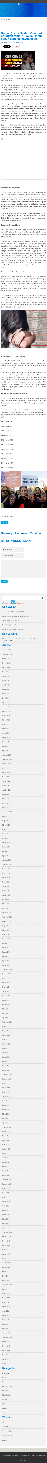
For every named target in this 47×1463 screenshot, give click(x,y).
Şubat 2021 (6, 939)
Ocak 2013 (5, 1363)
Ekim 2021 (5, 904)
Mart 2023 (5, 829)
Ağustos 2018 (6, 1070)
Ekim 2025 (5, 694)
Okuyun (13, 42)
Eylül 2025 (5, 698)
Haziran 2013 (6, 1342)
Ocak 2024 (5, 786)
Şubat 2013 (6, 1359)
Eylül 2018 (5, 1066)
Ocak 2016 (5, 1206)
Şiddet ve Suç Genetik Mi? (11, 620)
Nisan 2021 (6, 930)
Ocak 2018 (5, 1101)
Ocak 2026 (5, 680)
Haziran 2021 (6, 921)
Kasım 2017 (6, 1109)
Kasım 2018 (6, 1057)
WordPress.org (7, 1435)
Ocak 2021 (5, 943)
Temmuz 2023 (7, 812)
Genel (4, 1382)
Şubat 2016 (6, 1201)
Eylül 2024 (5, 750)
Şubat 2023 (6, 834)
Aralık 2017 (6, 1105)
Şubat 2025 (6, 729)
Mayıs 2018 (6, 1083)
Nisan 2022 (6, 877)
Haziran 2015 (6, 1236)
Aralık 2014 (6, 1263)
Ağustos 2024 (6, 755)
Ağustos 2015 (6, 1228)
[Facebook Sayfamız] (6, 603)
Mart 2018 (5, 1092)
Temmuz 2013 (7, 1337)
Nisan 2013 (6, 1350)
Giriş (3, 1422)
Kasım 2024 (6, 742)
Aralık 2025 (6, 685)
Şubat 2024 (6, 781)
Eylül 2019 (5, 1013)
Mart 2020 (5, 987)
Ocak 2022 (5, 891)
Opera (4, 1404)
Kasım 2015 (6, 1215)
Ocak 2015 (5, 1258)
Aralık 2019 (6, 1000)
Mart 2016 (5, 1197)
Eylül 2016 (5, 1171)
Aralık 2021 (6, 895)
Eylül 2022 (5, 856)
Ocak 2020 (5, 996)
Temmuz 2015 (7, 1232)
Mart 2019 (5, 1039)
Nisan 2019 (6, 1035)
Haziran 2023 (6, 816)
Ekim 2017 (5, 1114)
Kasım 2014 (6, 1267)
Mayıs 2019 (6, 1031)
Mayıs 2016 (6, 1188)
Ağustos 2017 (6, 1123)
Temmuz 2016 (7, 1180)
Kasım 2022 (6, 847)
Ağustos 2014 (6, 1280)
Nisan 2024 (6, 772)
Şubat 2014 (6, 1307)
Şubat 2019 (6, 1044)
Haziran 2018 (6, 1079)
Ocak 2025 (5, 733)
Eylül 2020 (5, 961)
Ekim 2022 (5, 851)
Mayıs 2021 (6, 926)
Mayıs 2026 (6, 663)
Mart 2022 (5, 882)
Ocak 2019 (5, 1048)
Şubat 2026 (6, 676)
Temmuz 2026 (7, 654)
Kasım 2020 (6, 952)
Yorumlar (7, 1431)
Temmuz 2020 (7, 969)
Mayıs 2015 (6, 1241)
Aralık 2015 (6, 1210)
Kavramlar (5, 1390)
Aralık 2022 (6, 842)
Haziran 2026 (6, 659)
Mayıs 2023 (6, 821)
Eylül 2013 (5, 1328)
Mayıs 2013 (6, 1346)
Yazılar (6, 1426)
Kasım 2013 (6, 1320)
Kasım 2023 (6, 794)
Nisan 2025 (6, 720)
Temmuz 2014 (7, 1285)
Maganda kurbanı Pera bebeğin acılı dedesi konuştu (21, 639)
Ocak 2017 (5, 1153)
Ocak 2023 (5, 838)
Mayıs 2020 (6, 978)
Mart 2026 (5, 672)
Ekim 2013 (5, 1324)
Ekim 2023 (5, 799)
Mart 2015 (5, 1250)
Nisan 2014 (6, 1298)
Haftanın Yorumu (7, 1386)
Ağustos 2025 (6, 702)
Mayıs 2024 (6, 768)
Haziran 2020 (6, 974)
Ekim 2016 (5, 1166)
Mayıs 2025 (6, 715)
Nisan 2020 (6, 983)
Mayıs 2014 (6, 1293)
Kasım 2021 (6, 899)
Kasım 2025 (6, 689)
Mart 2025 (5, 724)
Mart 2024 (5, 777)
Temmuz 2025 (7, 707)
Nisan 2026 (6, 667)
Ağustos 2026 (6, 650)
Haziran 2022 (6, 869)
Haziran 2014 (6, 1289)
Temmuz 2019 (7, 1022)
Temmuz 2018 (7, 1074)
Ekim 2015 (5, 1219)
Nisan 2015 (6, 1245)
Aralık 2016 (6, 1158)
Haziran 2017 (6, 1131)
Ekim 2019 (5, 1009)
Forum (4, 1377)
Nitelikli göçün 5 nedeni (10, 625)
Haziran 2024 (6, 764)
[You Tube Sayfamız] (19, 603)
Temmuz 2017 (7, 1127)
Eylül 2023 (5, 803)
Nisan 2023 (6, 825)
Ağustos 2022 (6, 860)
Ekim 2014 (5, 1271)
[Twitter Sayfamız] (13, 603)
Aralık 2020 (6, 948)
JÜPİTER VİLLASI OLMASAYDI (13, 612)
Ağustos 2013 (6, 1333)
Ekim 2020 (5, 956)
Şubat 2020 (6, 991)
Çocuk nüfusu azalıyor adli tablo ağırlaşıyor (16, 616)
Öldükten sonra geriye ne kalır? (12, 629)
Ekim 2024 (5, 746)
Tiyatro (4, 1412)
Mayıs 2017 (6, 1136)
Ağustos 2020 (6, 965)
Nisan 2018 (6, 1088)
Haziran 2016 (6, 1184)
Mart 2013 (5, 1355)
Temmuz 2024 (7, 759)
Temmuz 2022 (7, 864)
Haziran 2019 (6, 1026)
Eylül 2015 (5, 1223)
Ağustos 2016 (6, 1175)
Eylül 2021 (5, 908)
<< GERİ (4, 522)
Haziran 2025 (6, 711)
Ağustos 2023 (6, 807)
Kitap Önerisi (6, 1395)
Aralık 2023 (6, 790)
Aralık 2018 (6, 1053)
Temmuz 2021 (7, 917)
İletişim (4, 1441)
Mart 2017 (5, 1145)
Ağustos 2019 (6, 1018)
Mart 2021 (5, 934)
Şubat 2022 (6, 886)
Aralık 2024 (6, 737)
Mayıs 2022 (6, 873)
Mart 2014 (5, 1302)
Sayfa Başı (23, 1460)
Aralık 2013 (6, 1315)
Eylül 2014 (5, 1276)
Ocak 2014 (5, 1311)
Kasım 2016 (6, 1162)
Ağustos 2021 (6, 912)
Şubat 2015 (6, 1254)
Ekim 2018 (5, 1061)
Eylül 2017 (5, 1118)
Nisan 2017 (6, 1140)
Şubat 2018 (6, 1096)
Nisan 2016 (6, 1193)
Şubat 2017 (6, 1149)
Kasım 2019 (6, 1004)
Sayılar (4, 1408)
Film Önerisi (6, 1373)
